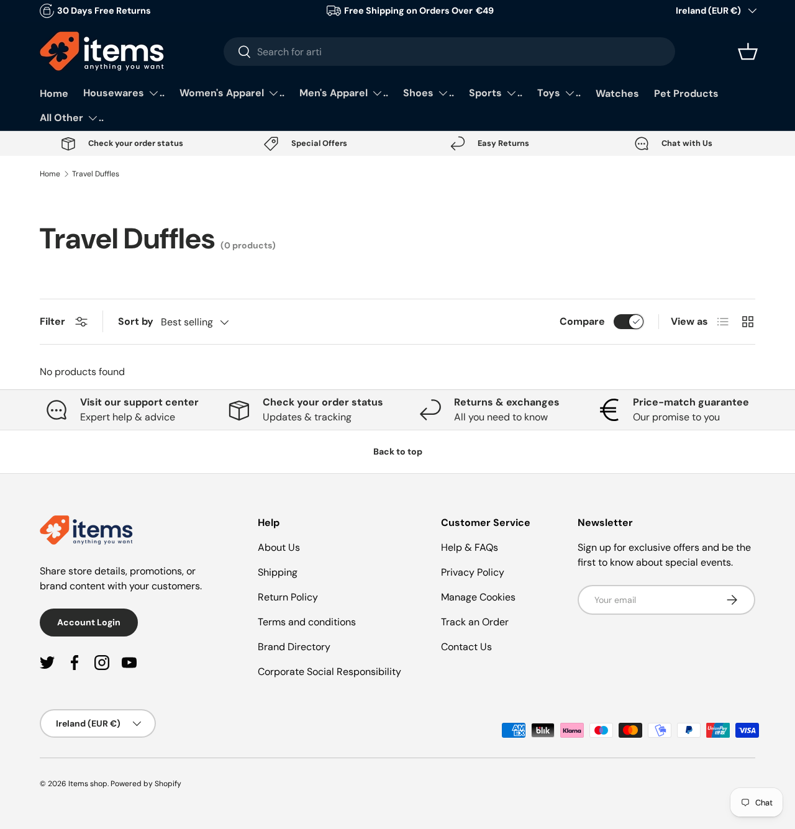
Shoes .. (428, 92)
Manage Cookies (478, 597)
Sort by (135, 321)
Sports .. (495, 92)
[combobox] (449, 51)
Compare (582, 321)
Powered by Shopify (146, 784)
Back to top (397, 451)
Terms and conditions (307, 621)
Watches (617, 93)
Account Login (88, 622)
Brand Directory (294, 646)
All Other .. (72, 117)
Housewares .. (124, 92)
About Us (279, 547)
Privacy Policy (472, 572)
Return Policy (288, 597)
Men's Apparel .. (343, 92)
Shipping (278, 572)
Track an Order (475, 621)
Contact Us (466, 646)
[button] (747, 51)
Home (54, 93)
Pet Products (686, 93)
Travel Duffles (95, 174)
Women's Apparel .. (231, 92)
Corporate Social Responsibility (329, 671)
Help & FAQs (469, 547)
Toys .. (559, 92)
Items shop (87, 784)
